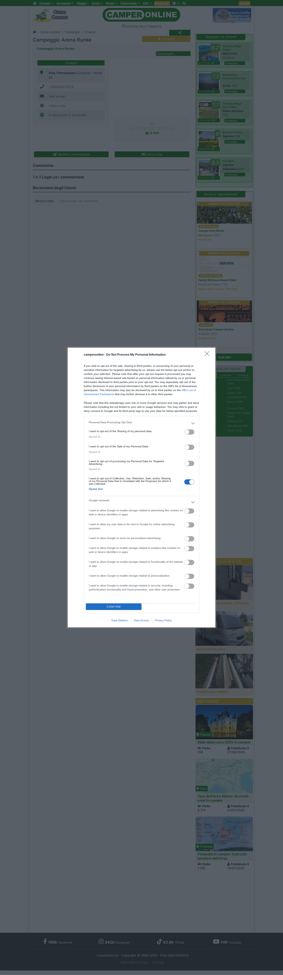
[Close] (208, 355)
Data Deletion (119, 620)
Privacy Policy (163, 620)
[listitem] (141, 423)
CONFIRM (114, 606)
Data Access (141, 620)
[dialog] (141, 487)
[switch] (189, 432)
